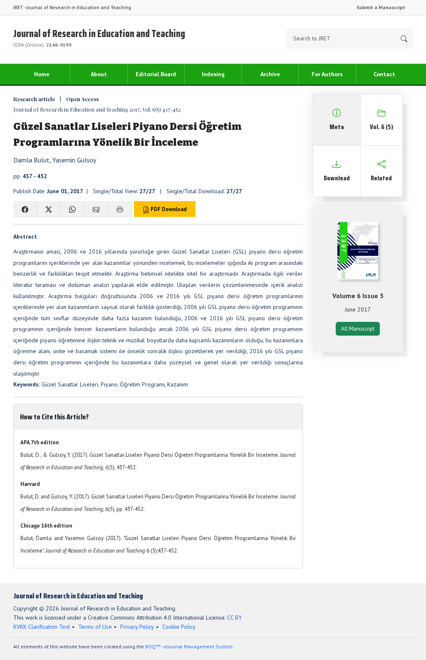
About (99, 74)
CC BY (234, 617)
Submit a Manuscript (381, 7)
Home (42, 74)
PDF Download (168, 209)
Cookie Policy (179, 626)
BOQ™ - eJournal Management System (189, 646)
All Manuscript (357, 328)
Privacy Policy (137, 626)
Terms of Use (95, 626)
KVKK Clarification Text (41, 626)
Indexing (213, 74)
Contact (384, 74)
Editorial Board (156, 74)
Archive (270, 74)
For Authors (327, 74)
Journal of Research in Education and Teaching (99, 37)
